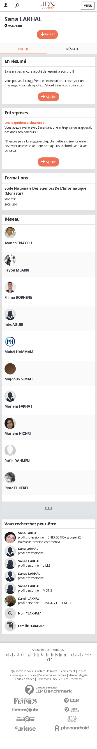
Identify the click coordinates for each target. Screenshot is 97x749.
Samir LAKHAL (28, 598)
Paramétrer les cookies (52, 675)
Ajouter (49, 34)
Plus (48, 508)
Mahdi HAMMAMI (20, 351)
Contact (39, 671)
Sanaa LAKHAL (29, 561)
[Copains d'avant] (25, 719)
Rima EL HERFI (16, 487)
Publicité (52, 671)
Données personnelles (22, 675)
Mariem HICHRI (18, 433)
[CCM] (71, 701)
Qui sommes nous (22, 671)
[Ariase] (25, 728)
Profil (23, 49)
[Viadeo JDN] (71, 719)
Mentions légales (78, 675)
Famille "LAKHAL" (31, 626)
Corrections (44, 679)
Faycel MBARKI (17, 270)
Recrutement (67, 671)
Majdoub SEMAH (19, 379)
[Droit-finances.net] (71, 710)
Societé (82, 671)
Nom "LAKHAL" (29, 613)
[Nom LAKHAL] (10, 613)
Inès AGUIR (14, 324)
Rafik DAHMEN (17, 460)
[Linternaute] (25, 710)
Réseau (72, 49)
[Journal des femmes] (25, 701)
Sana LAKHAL (28, 533)
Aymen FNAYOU (18, 242)
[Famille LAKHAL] (10, 626)
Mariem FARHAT (19, 406)
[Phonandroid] (71, 728)
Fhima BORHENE (18, 297)
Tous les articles (24, 679)
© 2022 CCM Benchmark (67, 679)
